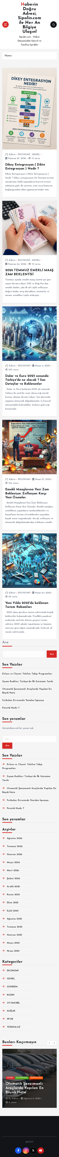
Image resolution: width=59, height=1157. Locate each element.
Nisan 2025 (13, 951)
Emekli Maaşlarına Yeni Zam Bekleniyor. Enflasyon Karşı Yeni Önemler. (27, 493)
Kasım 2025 (13, 894)
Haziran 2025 (14, 935)
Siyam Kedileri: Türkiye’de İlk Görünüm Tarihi (27, 681)
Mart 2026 (13, 870)
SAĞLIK (11, 1011)
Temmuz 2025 (14, 927)
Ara (5, 642)
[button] (49, 1042)
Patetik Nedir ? (11, 708)
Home (8, 56)
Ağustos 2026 (14, 838)
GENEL (36, 154)
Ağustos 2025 (14, 919)
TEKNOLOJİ (13, 1027)
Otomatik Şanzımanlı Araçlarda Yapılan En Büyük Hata (25, 1088)
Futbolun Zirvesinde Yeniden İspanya (23, 700)
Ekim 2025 (12, 902)
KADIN (10, 995)
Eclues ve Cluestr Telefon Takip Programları (27, 674)
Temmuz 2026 (14, 846)
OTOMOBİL (13, 1003)
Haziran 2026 (14, 854)
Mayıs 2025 (13, 943)
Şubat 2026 (13, 878)
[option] (29, 1078)
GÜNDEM (12, 987)
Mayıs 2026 (13, 862)
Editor (12, 154)
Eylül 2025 (12, 911)
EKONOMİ (24, 154)
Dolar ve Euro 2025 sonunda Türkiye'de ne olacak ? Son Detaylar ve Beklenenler (27, 380)
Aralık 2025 (13, 886)
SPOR (10, 1019)
